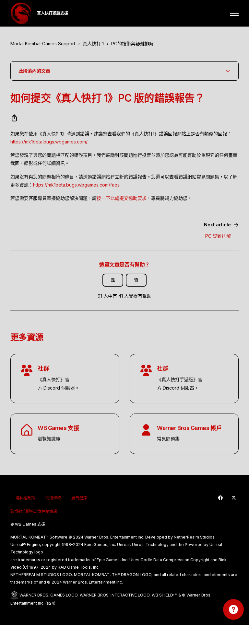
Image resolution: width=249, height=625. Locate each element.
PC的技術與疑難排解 (132, 43)
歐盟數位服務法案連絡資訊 (33, 511)
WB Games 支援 (58, 428)
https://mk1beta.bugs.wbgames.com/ (49, 141)
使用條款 (53, 497)
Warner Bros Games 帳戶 (189, 428)
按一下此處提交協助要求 (122, 198)
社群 (43, 368)
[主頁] (21, 13)
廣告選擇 (79, 497)
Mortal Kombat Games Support (42, 43)
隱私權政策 (25, 497)
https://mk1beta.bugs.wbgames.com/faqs (76, 185)
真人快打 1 (93, 43)
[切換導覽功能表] (234, 13)
